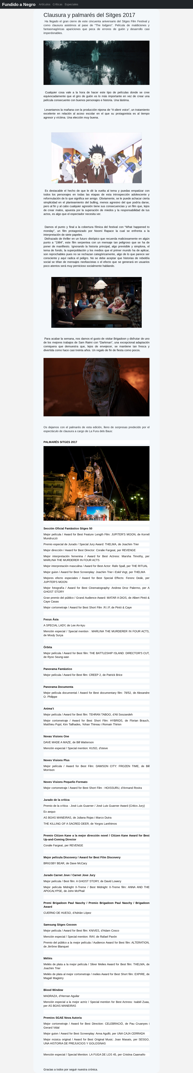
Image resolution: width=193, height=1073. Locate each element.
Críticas (57, 4)
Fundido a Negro (18, 4)
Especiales (71, 4)
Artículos (44, 4)
